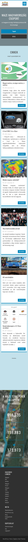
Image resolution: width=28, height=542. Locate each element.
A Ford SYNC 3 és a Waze (10, 131)
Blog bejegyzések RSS (8, 517)
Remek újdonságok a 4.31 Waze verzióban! (12, 327)
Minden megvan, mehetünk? (11, 180)
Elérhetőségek (9, 526)
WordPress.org (9, 512)
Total (14, 539)
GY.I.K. (14, 36)
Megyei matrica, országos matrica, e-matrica (14, 84)
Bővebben (21, 105)
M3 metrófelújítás (8, 277)
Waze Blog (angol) (7, 500)
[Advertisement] (14, 373)
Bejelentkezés (9, 510)
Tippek (14, 31)
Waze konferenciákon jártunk (11, 228)
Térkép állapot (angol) (7, 494)
